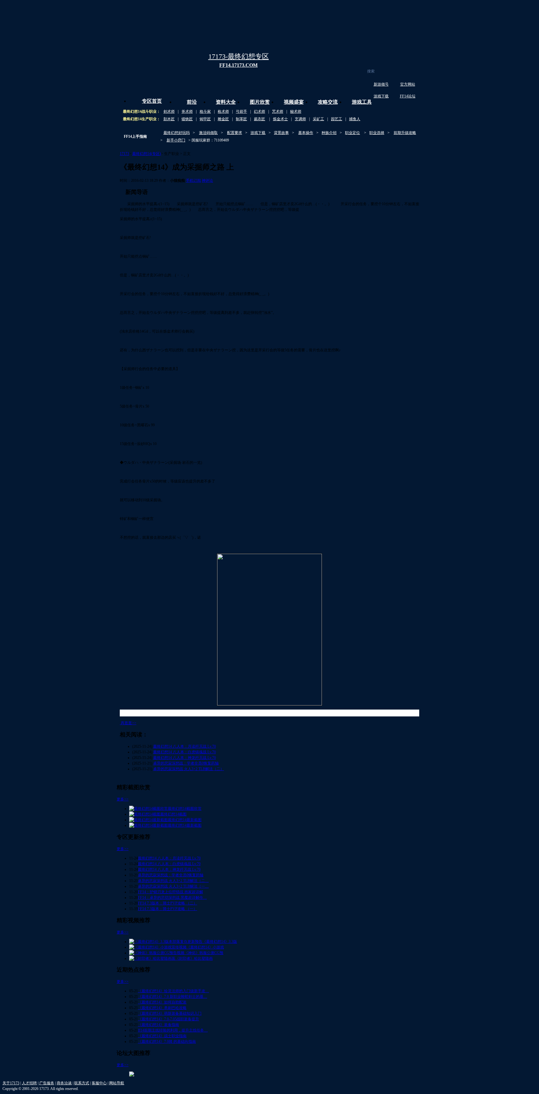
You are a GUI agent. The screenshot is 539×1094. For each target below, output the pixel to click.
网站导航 (116, 1083)
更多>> (123, 799)
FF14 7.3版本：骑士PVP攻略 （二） (167, 903)
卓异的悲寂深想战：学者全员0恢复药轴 (186, 763)
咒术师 (277, 111)
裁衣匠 (259, 119)
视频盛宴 (294, 102)
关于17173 (10, 1083)
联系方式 (81, 1083)
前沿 (192, 102)
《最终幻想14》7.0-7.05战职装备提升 (168, 1019)
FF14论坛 (407, 96)
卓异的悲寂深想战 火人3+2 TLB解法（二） (188, 769)
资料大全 (226, 102)
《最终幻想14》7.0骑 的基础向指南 (167, 1041)
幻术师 (259, 111)
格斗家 (205, 111)
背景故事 (281, 133)
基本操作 (305, 133)
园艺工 (336, 119)
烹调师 (300, 119)
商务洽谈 (64, 1083)
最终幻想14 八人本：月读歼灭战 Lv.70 (184, 746)
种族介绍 (329, 133)
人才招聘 (29, 1083)
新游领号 (381, 84)
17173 (124, 153)
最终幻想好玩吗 (176, 133)
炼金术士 (280, 119)
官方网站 (407, 84)
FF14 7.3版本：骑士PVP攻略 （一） (167, 909)
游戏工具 (362, 102)
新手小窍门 (176, 140)
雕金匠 (223, 119)
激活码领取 (208, 133)
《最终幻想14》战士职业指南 (162, 1036)
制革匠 (241, 119)
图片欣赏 (260, 102)
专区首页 (152, 101)
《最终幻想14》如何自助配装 (162, 1002)
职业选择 (376, 133)
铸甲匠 (205, 119)
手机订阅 (193, 180)
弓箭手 (241, 111)
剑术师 (169, 111)
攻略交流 (328, 102)
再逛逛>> (128, 723)
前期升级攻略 (405, 133)
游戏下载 (381, 96)
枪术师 (223, 111)
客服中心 (99, 1083)
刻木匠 (169, 119)
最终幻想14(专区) (146, 153)
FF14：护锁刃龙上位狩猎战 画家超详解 (170, 892)
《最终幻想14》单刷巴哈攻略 (162, 1008)
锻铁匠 (187, 119)
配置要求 (234, 133)
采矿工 (318, 119)
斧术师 (187, 111)
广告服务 (46, 1083)
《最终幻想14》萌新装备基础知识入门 (170, 1013)
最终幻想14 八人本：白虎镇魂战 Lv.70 (184, 752)
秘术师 (295, 111)
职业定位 (352, 133)
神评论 (207, 180)
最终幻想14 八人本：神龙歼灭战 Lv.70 (184, 757)
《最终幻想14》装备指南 (158, 1024)
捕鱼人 (354, 119)
